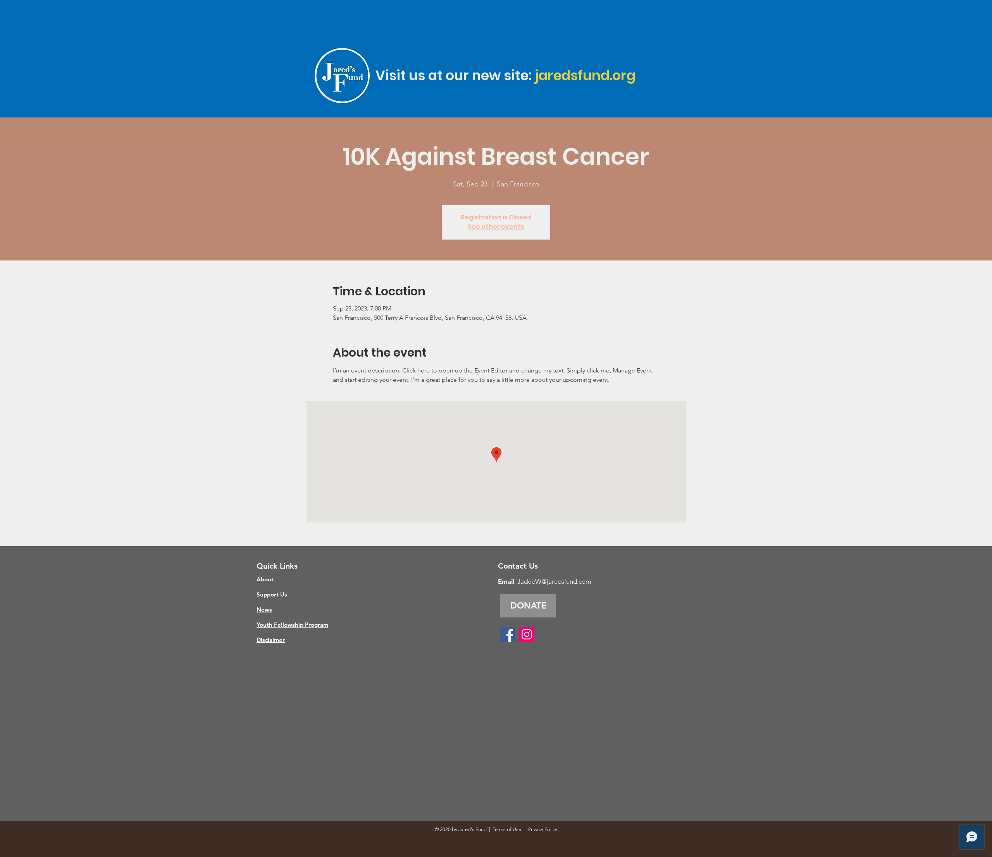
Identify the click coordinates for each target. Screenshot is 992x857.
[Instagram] (526, 634)
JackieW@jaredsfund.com (554, 581)
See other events (496, 226)
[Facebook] (507, 634)
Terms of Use (507, 829)
